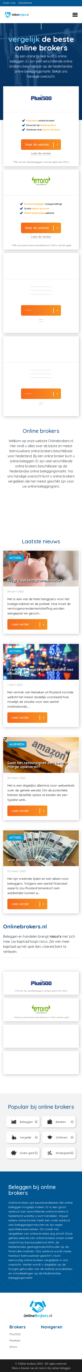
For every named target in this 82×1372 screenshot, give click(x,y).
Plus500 (15, 1334)
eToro (13, 1347)
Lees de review (41, 153)
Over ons (9, 2)
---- (41, 319)
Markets (14, 1340)
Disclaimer (25, 2)
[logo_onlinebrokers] (22, 15)
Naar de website (37, 144)
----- (28, 310)
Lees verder (20, 624)
